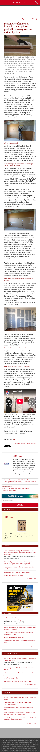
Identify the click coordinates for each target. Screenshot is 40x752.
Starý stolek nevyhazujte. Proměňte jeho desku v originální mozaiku (18, 703)
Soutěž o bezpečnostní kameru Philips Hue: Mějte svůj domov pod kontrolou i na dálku (20, 719)
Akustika (4, 488)
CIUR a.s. (17, 455)
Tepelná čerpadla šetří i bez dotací (14, 637)
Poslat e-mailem (20, 444)
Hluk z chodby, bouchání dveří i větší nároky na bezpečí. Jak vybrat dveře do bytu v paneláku (18, 563)
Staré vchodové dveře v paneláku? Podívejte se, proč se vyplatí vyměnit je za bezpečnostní (19, 619)
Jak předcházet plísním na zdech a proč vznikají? (18, 681)
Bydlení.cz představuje (9, 490)
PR (14, 439)
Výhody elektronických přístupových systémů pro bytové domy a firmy (18, 633)
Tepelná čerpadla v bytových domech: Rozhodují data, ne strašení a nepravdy (20, 628)
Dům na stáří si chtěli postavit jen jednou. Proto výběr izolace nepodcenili (20, 659)
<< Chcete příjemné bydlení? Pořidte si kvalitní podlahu (18, 480)
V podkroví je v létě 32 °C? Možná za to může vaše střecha (19, 669)
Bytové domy (13, 488)
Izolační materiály (23, 488)
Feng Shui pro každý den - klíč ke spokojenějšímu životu (18, 708)
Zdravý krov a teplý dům (11, 678)
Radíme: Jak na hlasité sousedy (13, 575)
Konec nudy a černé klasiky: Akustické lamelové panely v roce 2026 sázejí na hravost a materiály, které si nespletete (20, 552)
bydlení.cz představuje (29, 19)
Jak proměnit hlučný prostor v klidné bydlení (17, 572)
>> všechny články (30, 579)
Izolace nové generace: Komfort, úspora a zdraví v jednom (19, 674)
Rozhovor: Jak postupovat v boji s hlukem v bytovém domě (19, 641)
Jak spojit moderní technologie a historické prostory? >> (21, 482)
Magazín (7, 692)
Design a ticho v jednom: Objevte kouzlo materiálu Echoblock (19, 568)
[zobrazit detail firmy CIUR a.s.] (7, 463)
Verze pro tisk (31, 444)
